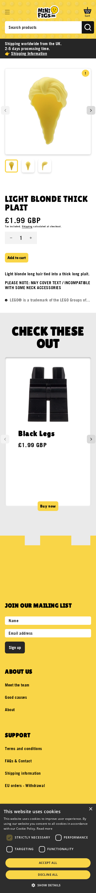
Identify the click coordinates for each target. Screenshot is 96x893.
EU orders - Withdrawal (25, 785)
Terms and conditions (23, 748)
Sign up (15, 647)
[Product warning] (85, 73)
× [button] (90, 809)
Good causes (16, 697)
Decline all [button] (48, 875)
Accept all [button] (48, 863)
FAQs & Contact (18, 760)
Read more (44, 828)
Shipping (27, 226)
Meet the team (17, 685)
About (10, 709)
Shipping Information (29, 53)
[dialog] (48, 848)
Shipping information (23, 773)
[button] (7, 12)
